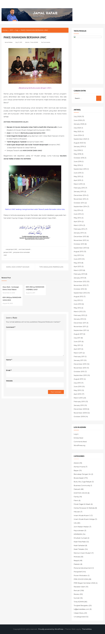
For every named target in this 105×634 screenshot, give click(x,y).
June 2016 (78, 161)
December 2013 (80, 236)
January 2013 (79, 278)
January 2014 (79, 233)
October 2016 (79, 158)
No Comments (45, 42)
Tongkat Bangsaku (81, 605)
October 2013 (79, 244)
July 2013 (77, 255)
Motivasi (77, 557)
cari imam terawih (24, 249)
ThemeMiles (87, 629)
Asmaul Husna (79, 467)
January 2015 (79, 191)
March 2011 (78, 353)
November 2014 (80, 199)
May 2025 (77, 131)
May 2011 (77, 345)
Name (9, 360)
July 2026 (77, 116)
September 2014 (80, 206)
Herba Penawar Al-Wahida (84, 508)
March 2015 (78, 184)
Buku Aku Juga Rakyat (82, 482)
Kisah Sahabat (79, 545)
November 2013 (80, 240)
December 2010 (80, 364)
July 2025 (77, 128)
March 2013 (78, 270)
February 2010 (79, 401)
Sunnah (77, 598)
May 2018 (77, 154)
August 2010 (78, 379)
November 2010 (80, 368)
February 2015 (79, 188)
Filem (76, 500)
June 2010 (78, 386)
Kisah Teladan (79, 549)
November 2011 (80, 326)
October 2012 (79, 289)
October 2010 (79, 371)
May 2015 (77, 176)
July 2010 (77, 383)
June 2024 (78, 135)
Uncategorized (79, 617)
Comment (10, 327)
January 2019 (79, 146)
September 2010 (80, 375)
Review (76, 594)
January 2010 (79, 405)
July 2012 (77, 300)
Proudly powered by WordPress (51, 629)
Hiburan (77, 512)
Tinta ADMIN (34, 42)
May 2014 (77, 218)
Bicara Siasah (79, 478)
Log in (76, 434)
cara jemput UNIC (11, 249)
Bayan (76, 470)
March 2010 (78, 398)
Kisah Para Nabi (80, 542)
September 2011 (80, 330)
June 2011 (77, 341)
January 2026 (79, 124)
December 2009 (80, 409)
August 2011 (78, 334)
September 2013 (80, 248)
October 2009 (79, 416)
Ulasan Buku (79, 613)
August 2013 (78, 251)
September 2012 (80, 293)
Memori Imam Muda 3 (82, 553)
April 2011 (77, 349)
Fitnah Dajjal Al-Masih (82, 504)
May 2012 (77, 308)
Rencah (77, 590)
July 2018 (77, 150)
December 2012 (80, 281)
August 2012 (78, 296)
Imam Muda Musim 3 (82, 515)
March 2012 (78, 311)
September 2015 (80, 169)
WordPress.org (79, 445)
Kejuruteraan (79, 530)
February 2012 (79, 315)
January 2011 (78, 360)
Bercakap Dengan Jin (82, 474)
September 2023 (80, 139)
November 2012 (80, 285)
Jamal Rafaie (8, 42)
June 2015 (78, 173)
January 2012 (79, 319)
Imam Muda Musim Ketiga (84, 519)
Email (9, 370)
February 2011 (79, 356)
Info (75, 523)
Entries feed (78, 438)
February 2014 (79, 229)
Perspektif (78, 572)
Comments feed (80, 442)
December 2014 (80, 195)
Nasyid (76, 560)
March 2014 (78, 225)
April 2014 (77, 221)
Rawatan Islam (79, 587)
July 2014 (77, 210)
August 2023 (78, 143)
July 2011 (77, 338)
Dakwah (77, 489)
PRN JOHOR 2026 (81, 579)
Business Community (82, 485)
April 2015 (77, 180)
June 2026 (78, 120)
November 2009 (80, 413)
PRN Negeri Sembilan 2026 (84, 583)
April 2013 (77, 266)
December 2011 (80, 323)
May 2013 (77, 263)
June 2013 (78, 259)
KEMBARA (78, 534)
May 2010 (77, 390)
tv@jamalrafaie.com (81, 609)
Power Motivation (80, 575)
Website (9, 381)
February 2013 (79, 274)
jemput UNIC (8, 252)
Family (76, 497)
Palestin (77, 564)
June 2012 (78, 304)
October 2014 (79, 203)
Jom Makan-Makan (81, 527)
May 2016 (77, 165)
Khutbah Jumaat (80, 538)
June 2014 (78, 214)
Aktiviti (27, 42)
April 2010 (77, 394)
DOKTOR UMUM (80, 493)
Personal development (83, 568)
